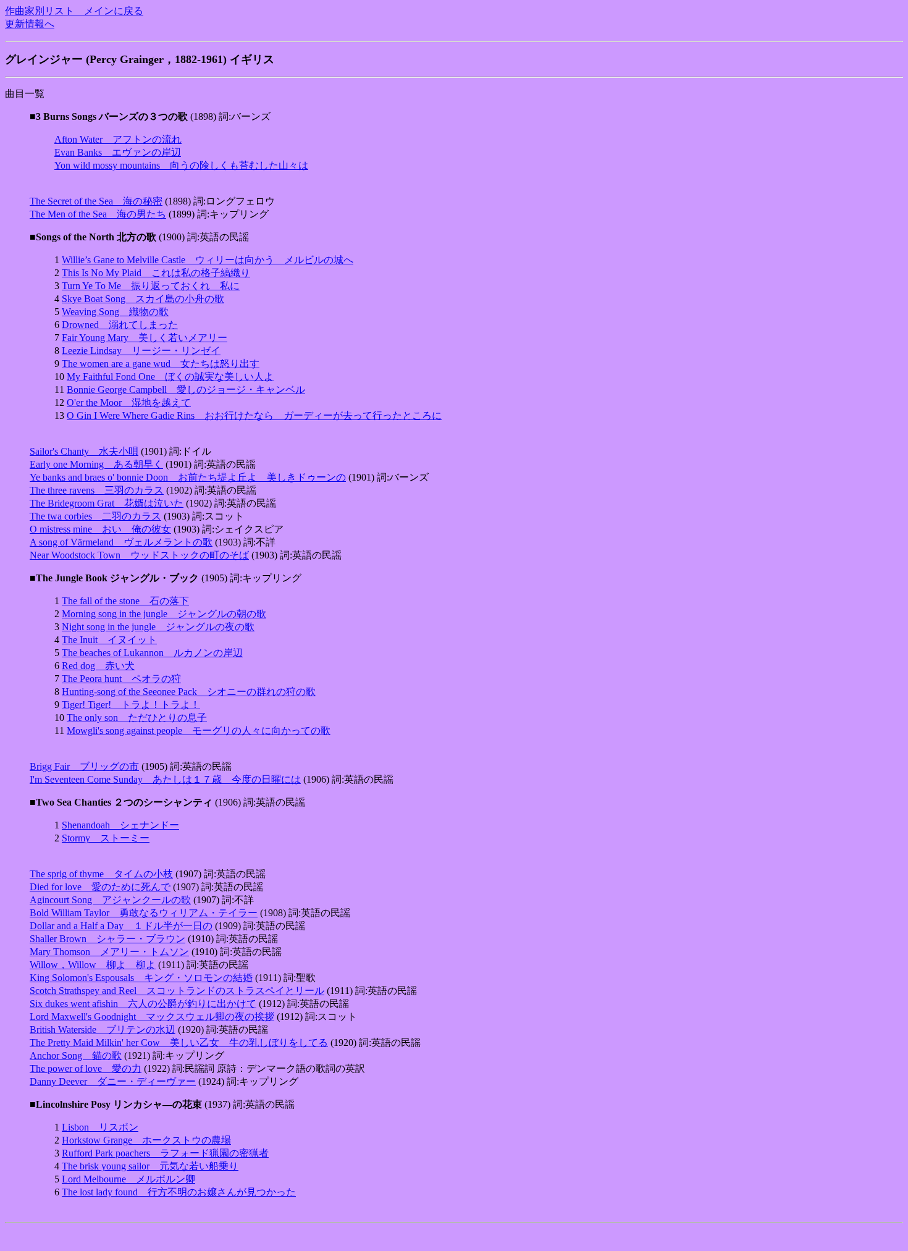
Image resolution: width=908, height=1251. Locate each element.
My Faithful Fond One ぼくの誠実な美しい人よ (170, 376)
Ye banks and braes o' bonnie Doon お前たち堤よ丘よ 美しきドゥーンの (188, 477)
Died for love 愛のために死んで (100, 887)
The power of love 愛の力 (85, 1068)
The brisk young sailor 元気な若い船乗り (150, 1166)
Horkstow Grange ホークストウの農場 (146, 1140)
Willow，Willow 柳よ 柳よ (93, 964)
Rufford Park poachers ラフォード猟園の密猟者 (165, 1153)
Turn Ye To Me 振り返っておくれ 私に (151, 285)
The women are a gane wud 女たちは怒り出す (160, 363)
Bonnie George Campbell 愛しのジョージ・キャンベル (186, 389)
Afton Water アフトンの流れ (118, 139)
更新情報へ (29, 24)
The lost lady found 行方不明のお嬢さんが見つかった (179, 1192)
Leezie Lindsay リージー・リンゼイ (141, 350)
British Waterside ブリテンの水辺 (102, 1029)
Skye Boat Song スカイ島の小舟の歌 (143, 298)
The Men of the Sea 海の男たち (98, 214)
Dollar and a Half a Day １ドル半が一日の (121, 925)
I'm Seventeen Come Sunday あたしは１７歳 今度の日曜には (165, 779)
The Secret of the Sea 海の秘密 (96, 201)
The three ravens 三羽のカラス (97, 490)
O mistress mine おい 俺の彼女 (100, 529)
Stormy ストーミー (105, 838)
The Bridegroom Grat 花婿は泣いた (106, 503)
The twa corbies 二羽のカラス (95, 516)
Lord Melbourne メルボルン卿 (128, 1179)
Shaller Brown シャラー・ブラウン (107, 938)
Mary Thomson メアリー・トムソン (109, 951)
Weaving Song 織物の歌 (115, 311)
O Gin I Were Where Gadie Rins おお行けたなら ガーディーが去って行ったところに (254, 415)
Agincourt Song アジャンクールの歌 (110, 900)
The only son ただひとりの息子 (137, 717)
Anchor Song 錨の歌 (76, 1055)
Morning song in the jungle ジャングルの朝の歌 (164, 614)
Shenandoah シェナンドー (120, 825)
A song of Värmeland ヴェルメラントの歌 (121, 542)
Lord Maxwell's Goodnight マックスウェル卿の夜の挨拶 (152, 1016)
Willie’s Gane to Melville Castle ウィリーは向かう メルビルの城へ (207, 260)
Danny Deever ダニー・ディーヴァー (113, 1081)
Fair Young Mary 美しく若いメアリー (144, 337)
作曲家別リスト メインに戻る (74, 11)
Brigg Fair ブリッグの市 (84, 766)
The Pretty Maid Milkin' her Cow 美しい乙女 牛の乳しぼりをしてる (179, 1042)
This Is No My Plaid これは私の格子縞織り (156, 272)
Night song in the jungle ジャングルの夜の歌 (158, 626)
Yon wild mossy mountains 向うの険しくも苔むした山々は (181, 165)
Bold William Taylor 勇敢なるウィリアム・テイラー (144, 913)
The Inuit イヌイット (109, 639)
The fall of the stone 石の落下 (125, 601)
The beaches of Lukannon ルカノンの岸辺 (152, 652)
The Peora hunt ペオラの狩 (121, 678)
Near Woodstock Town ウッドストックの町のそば (139, 555)
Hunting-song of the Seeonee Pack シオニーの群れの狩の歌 (189, 691)
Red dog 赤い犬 (98, 665)
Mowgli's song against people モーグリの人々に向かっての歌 (198, 730)
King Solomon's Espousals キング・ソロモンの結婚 (141, 977)
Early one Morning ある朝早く (96, 464)
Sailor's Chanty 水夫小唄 (84, 451)
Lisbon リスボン (100, 1127)
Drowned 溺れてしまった (120, 324)
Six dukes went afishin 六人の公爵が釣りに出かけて (143, 1003)
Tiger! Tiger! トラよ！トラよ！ (131, 704)
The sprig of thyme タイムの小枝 (101, 874)
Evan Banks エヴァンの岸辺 (117, 152)
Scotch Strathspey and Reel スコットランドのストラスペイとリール (177, 990)
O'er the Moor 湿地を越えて (129, 402)
